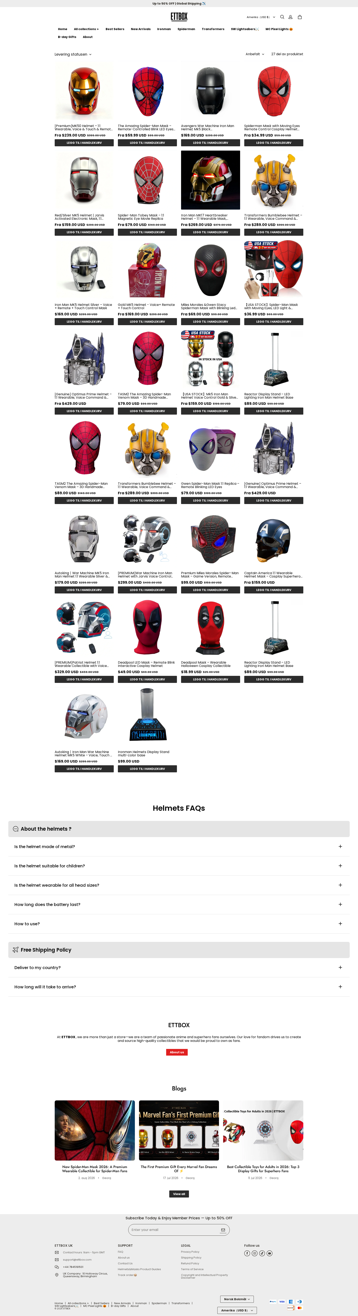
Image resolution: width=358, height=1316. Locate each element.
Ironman (164, 29)
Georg (106, 1178)
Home (62, 29)
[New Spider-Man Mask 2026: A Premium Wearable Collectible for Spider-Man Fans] (95, 1130)
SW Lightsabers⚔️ (245, 29)
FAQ (120, 1252)
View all (179, 1194)
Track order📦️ (127, 1275)
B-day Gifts (67, 37)
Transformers (213, 29)
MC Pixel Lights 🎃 (279, 29)
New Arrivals (141, 29)
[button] (282, 17)
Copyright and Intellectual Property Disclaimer (204, 1276)
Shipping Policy (191, 1258)
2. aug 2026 (86, 1178)
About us (177, 1052)
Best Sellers (115, 29)
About (88, 37)
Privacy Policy (190, 1252)
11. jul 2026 (255, 1178)
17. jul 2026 (170, 1178)
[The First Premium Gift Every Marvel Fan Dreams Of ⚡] (179, 1130)
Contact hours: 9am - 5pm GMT (84, 1252)
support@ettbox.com (77, 1259)
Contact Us (125, 1263)
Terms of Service (192, 1269)
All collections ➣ (86, 29)
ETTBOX (66, 1308)
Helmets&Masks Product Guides (139, 1269)
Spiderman (186, 29)
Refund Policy (190, 1263)
